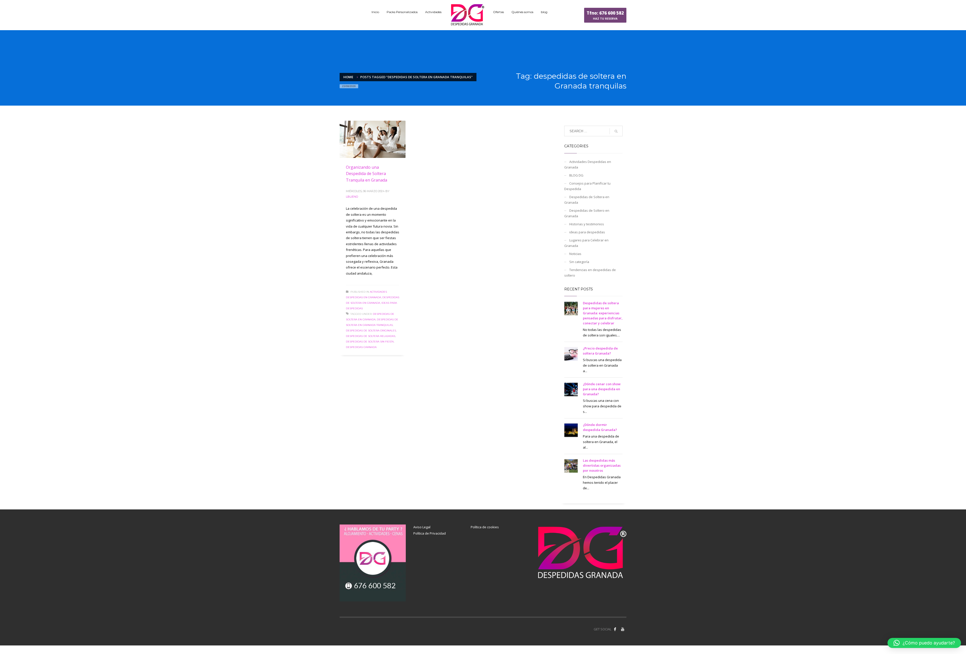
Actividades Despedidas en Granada (587, 164)
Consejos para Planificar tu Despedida (587, 186)
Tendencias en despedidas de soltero (590, 273)
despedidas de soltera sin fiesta (370, 341)
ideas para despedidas (587, 232)
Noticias (575, 253)
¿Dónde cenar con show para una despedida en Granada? (602, 389)
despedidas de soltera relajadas (370, 336)
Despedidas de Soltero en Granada (586, 213)
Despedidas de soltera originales (371, 330)
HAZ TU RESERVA (605, 15)
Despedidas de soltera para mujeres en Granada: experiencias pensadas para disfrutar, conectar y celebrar (603, 313)
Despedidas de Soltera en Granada (586, 200)
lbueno (352, 196)
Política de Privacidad (429, 533)
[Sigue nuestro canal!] (622, 629)
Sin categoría (579, 261)
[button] (924, 643)
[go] (616, 131)
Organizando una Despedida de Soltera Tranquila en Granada (366, 173)
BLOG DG (576, 175)
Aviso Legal (421, 527)
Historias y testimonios (586, 224)
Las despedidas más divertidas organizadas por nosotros (602, 465)
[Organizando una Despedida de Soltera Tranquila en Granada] (373, 139)
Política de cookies (485, 527)
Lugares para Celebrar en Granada (586, 243)
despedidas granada (361, 347)
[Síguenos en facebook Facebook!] (615, 629)
